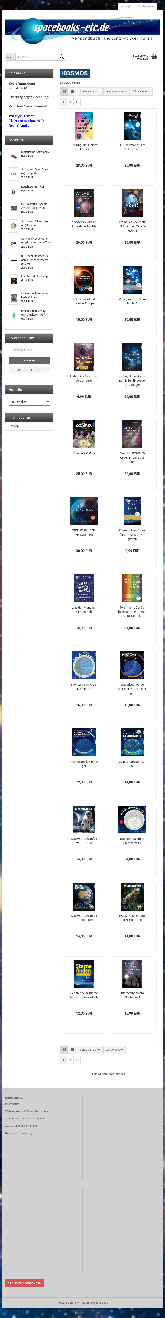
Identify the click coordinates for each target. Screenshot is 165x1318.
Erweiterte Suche (29, 370)
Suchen (29, 360)
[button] (64, 91)
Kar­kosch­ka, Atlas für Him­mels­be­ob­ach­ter (84, 224)
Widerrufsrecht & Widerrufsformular (27, 1111)
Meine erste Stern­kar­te (132, 764)
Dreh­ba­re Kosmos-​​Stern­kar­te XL (132, 841)
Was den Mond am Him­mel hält (84, 609)
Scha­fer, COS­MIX (84, 453)
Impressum (12, 1104)
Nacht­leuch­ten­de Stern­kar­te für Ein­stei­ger (132, 689)
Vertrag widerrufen (24, 1282)
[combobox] (90, 91)
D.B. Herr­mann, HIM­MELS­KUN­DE (132, 147)
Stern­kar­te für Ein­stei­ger (84, 764)
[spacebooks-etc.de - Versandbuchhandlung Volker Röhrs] (82, 29)
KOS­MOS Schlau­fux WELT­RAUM (84, 841)
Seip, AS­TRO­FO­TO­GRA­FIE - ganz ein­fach (132, 458)
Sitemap (14, 426)
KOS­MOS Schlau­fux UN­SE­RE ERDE (84, 918)
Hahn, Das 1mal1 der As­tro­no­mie (84, 378)
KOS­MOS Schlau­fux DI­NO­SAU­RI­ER (132, 918)
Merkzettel (146, 6)
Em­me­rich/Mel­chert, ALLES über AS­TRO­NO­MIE (132, 226)
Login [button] (127, 6)
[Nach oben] (153, 1312)
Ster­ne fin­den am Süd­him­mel (132, 995)
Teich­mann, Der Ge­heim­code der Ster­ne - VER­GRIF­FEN (132, 612)
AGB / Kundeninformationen (22, 1125)
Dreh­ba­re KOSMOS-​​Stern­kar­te (84, 687)
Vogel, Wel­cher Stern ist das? (132, 301)
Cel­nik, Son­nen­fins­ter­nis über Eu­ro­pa (84, 301)
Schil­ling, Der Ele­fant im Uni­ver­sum (84, 147)
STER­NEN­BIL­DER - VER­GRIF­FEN (84, 532)
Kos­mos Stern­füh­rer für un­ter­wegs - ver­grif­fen (132, 535)
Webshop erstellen (68, 1302)
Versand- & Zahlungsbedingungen (25, 1118)
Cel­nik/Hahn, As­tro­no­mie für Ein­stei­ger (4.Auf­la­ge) (132, 381)
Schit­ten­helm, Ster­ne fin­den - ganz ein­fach (84, 995)
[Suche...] (62, 57)
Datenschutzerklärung (18, 1133)
